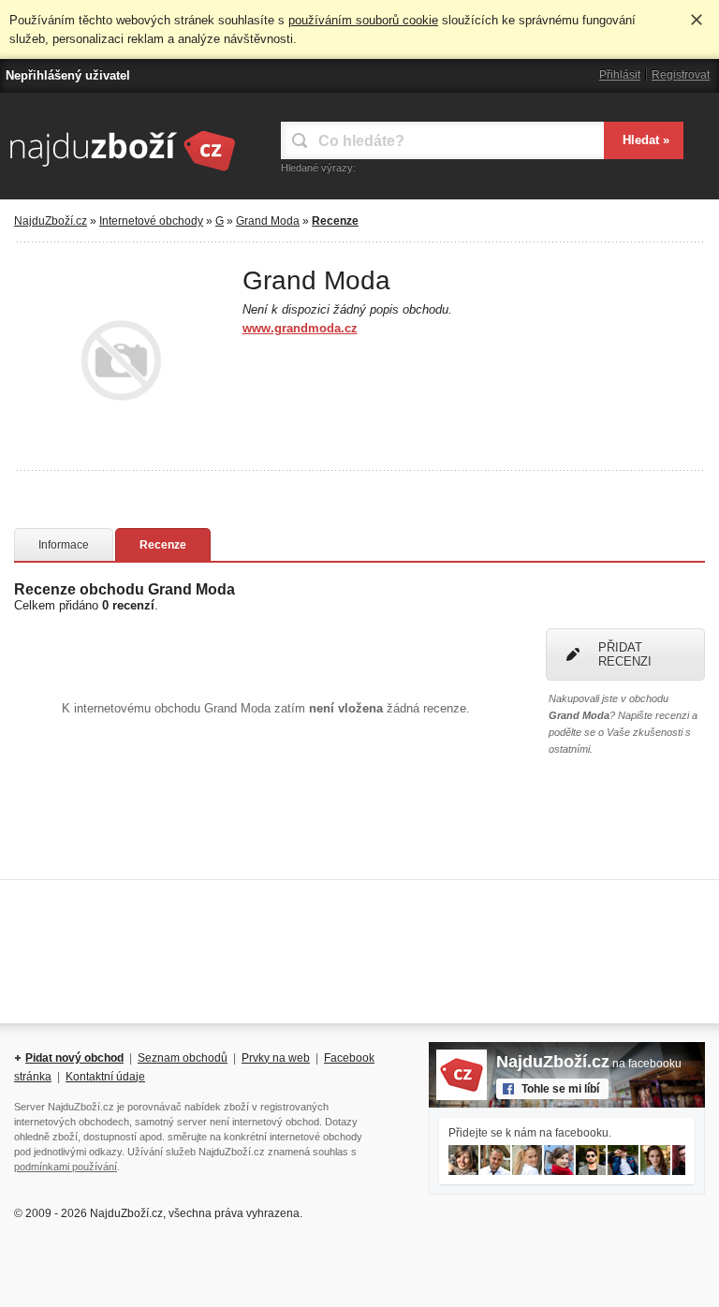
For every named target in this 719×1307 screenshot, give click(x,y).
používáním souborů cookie (363, 20)
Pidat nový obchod (74, 1058)
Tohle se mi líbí (560, 1088)
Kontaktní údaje (105, 1076)
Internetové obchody (151, 221)
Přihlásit (619, 74)
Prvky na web (276, 1058)
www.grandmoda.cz (300, 328)
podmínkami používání (65, 1166)
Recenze (162, 544)
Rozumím (696, 19)
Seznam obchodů (182, 1058)
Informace (63, 544)
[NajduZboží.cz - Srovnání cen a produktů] (122, 172)
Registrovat (681, 74)
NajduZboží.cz (50, 221)
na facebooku (589, 1063)
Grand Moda (268, 221)
